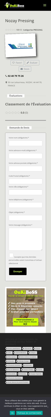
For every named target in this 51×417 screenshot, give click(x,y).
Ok (12, 413)
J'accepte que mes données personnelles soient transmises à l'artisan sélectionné (25, 260)
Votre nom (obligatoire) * (19, 137)
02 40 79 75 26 (16, 75)
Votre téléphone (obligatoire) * (21, 199)
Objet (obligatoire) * (17, 212)
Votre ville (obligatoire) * (18, 186)
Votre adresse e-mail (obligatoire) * (23, 150)
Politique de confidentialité (29, 413)
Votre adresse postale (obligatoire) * (23, 163)
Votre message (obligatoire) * (20, 225)
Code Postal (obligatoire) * (19, 176)
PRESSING (37, 30)
